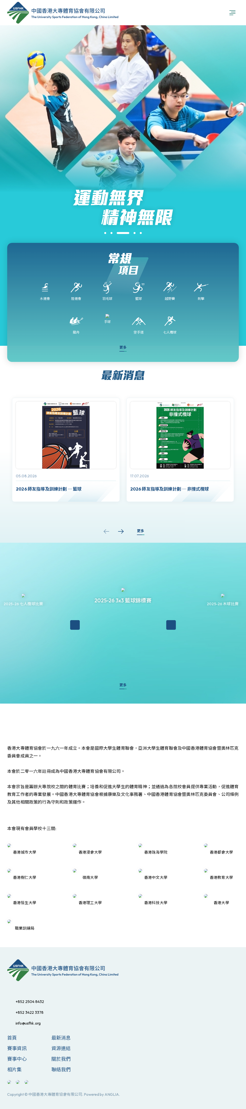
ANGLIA (112, 1094)
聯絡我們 (61, 1069)
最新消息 (61, 1038)
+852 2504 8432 (30, 1001)
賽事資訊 (17, 1048)
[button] (105, 233)
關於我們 (61, 1059)
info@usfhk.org (28, 1023)
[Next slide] (121, 531)
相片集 (14, 1069)
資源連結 (61, 1048)
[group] (66, 450)
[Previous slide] (106, 531)
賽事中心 (17, 1059)
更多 (123, 347)
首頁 (12, 1038)
